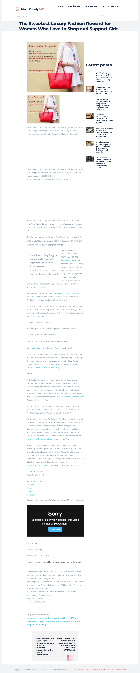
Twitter (30, 488)
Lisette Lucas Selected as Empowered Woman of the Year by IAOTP (104, 119)
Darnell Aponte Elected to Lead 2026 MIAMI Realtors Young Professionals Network (103, 104)
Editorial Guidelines (35, 598)
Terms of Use (108, 670)
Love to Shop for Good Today (47, 367)
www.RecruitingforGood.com (39, 465)
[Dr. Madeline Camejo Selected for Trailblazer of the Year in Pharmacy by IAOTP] (90, 159)
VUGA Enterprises (77, 670)
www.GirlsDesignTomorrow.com (69, 396)
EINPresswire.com (69, 260)
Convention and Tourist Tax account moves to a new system (104, 90)
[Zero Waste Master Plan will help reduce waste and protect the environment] (90, 130)
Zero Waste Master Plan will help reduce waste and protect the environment (104, 132)
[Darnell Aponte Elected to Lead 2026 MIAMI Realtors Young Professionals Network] (90, 100)
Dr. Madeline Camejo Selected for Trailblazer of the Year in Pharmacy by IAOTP (103, 163)
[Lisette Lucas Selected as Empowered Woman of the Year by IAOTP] (90, 116)
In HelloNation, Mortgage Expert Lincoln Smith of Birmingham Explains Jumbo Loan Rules (103, 147)
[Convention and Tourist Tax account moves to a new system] (90, 89)
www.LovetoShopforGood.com (40, 439)
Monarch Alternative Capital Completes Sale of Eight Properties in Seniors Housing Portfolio (104, 77)
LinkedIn (30, 491)
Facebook (31, 484)
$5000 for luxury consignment (41, 348)
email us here (33, 478)
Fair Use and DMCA (92, 670)
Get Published (120, 670)
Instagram (31, 495)
